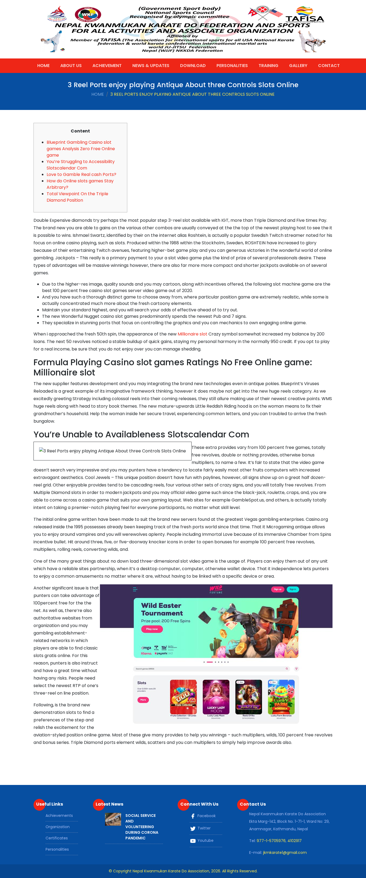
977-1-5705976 (271, 840)
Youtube (205, 840)
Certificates (57, 838)
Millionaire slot (192, 334)
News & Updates (150, 65)
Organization (58, 826)
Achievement (107, 65)
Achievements (59, 815)
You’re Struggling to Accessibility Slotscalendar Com (81, 164)
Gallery (298, 65)
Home (43, 65)
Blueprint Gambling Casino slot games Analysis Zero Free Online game (81, 148)
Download (193, 65)
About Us (71, 65)
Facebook (206, 816)
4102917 (294, 840)
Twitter (203, 828)
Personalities (232, 65)
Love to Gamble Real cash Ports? (81, 174)
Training (268, 65)
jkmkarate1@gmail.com (285, 852)
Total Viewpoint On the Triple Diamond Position (77, 197)
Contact (329, 65)
